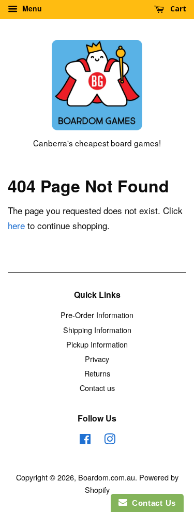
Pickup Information (97, 344)
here (16, 225)
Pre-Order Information (97, 314)
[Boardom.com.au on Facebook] (85, 440)
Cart (177, 8)
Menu (31, 8)
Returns (97, 373)
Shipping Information (97, 329)
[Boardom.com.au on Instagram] (109, 440)
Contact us (97, 387)
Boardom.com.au (106, 477)
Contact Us (151, 503)
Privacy (97, 358)
